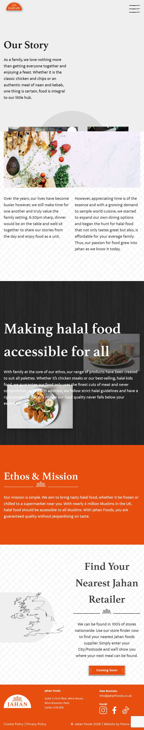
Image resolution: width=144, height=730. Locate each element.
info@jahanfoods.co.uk (115, 696)
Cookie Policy (13, 724)
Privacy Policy (36, 724)
